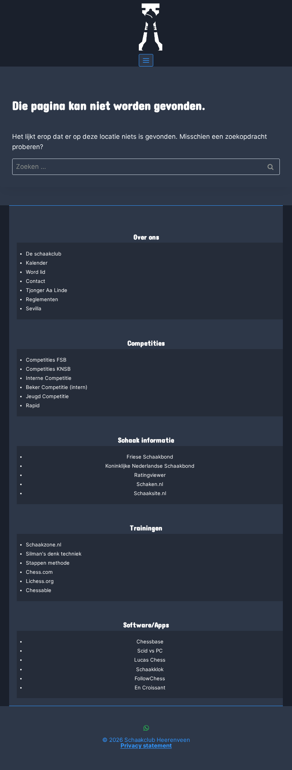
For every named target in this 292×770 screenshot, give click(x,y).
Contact (35, 281)
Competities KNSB (48, 369)
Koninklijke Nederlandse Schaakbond (149, 466)
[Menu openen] (146, 60)
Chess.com (39, 572)
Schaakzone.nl (43, 544)
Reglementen (42, 299)
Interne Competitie (48, 378)
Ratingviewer (150, 475)
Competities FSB (46, 360)
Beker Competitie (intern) (56, 387)
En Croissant (150, 687)
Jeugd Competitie (47, 396)
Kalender (37, 263)
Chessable (38, 590)
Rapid (33, 405)
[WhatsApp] (146, 727)
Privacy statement (146, 745)
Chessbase (149, 641)
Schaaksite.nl (150, 493)
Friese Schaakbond (150, 457)
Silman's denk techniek (53, 554)
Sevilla (33, 308)
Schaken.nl (149, 484)
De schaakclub (43, 254)
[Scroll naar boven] (245, 738)
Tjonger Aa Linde (46, 290)
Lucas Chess (149, 660)
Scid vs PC (150, 651)
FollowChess (150, 678)
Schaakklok (149, 669)
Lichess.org (40, 581)
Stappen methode (48, 563)
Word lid (35, 272)
